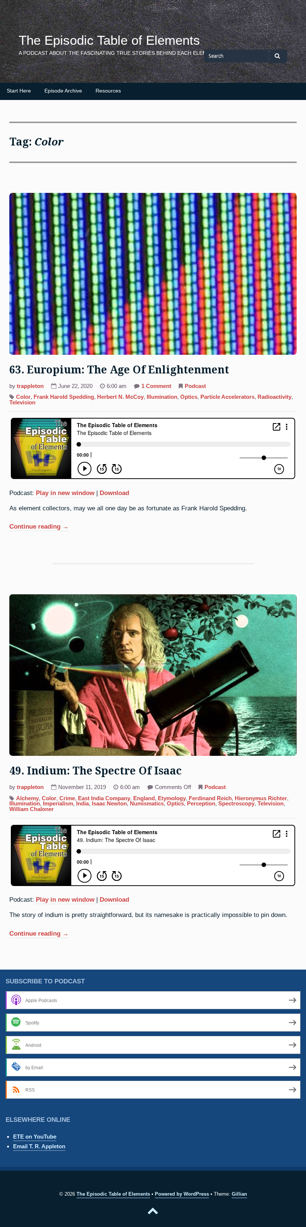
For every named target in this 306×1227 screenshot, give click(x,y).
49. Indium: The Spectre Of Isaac (95, 771)
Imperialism (58, 804)
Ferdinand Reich (210, 798)
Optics (188, 397)
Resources (108, 91)
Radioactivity (274, 397)
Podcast (195, 386)
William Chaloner (31, 809)
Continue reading (39, 527)
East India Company (104, 798)
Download (114, 492)
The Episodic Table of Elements (109, 40)
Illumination (162, 397)
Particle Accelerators (227, 397)
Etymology (172, 798)
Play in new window (65, 492)
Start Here (19, 91)
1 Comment (156, 387)
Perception (201, 804)
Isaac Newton (109, 804)
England (144, 798)
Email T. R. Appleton (39, 1146)
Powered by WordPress (182, 1194)
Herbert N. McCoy (120, 397)
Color (23, 397)
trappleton (30, 386)
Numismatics (147, 804)
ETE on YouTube (34, 1136)
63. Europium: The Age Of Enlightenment (119, 370)
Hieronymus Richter (261, 798)
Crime (67, 798)
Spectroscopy (236, 804)
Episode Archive (63, 91)
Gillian (239, 1194)
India (82, 804)
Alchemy (27, 798)
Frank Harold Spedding (64, 397)
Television (22, 403)
